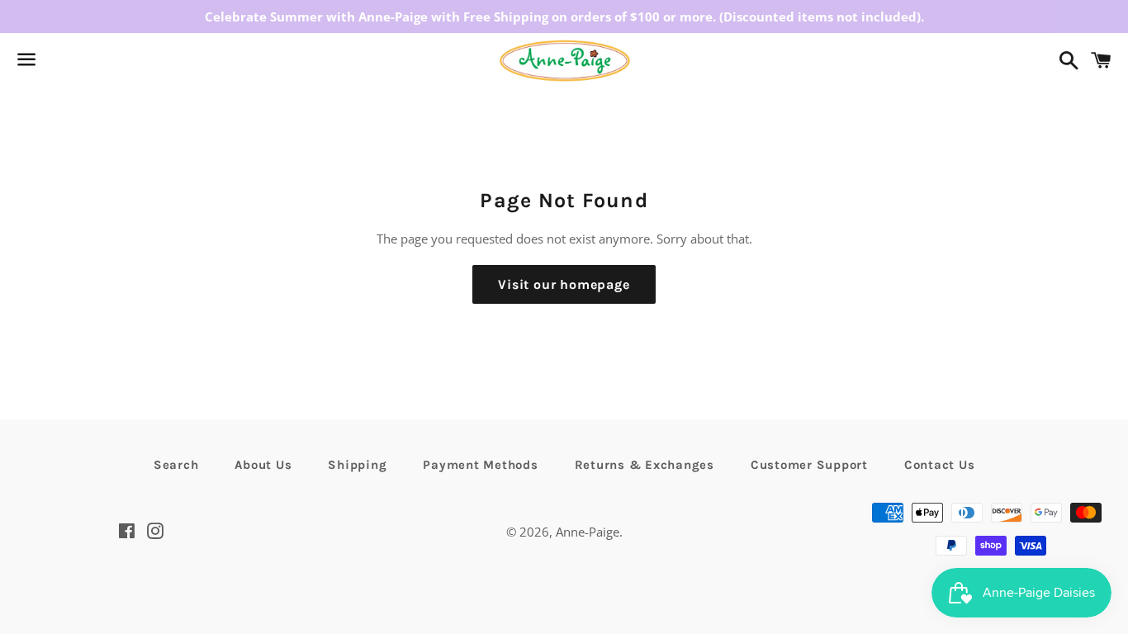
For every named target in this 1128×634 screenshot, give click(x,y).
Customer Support (809, 464)
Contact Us (939, 464)
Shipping (357, 464)
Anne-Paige (587, 531)
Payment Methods (480, 464)
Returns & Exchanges (644, 464)
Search (176, 464)
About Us (263, 464)
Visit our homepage (563, 284)
